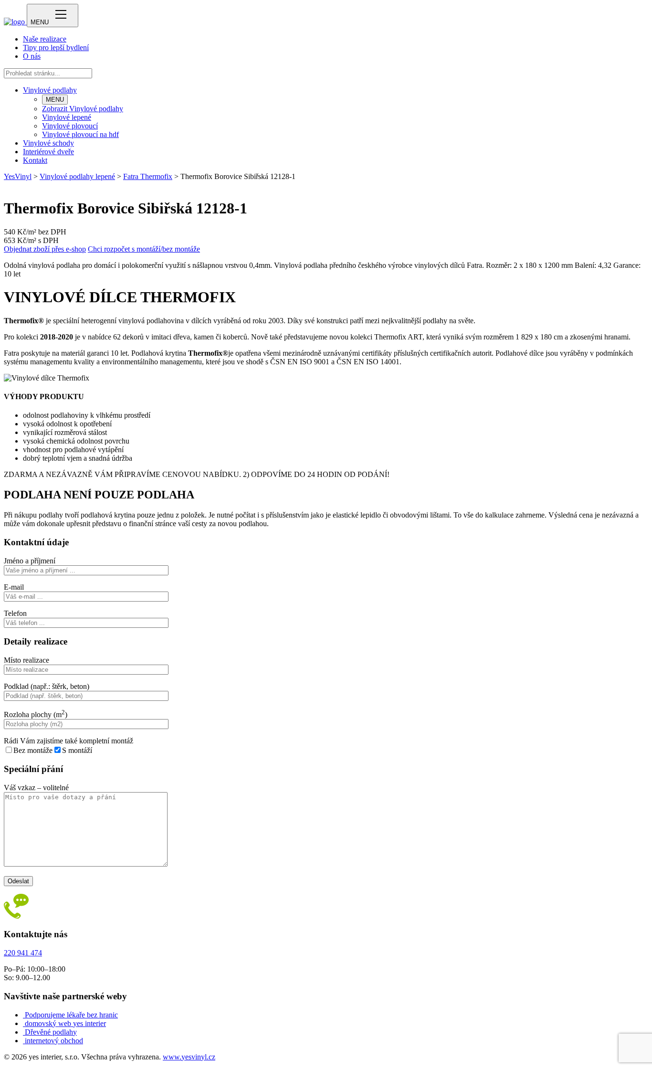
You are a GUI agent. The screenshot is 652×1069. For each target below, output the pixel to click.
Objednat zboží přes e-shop (45, 249)
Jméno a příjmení (29, 561)
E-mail (14, 587)
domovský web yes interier (65, 1023)
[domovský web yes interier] (24, 1023)
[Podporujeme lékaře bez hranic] (24, 1015)
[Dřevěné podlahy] (24, 1032)
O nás (32, 56)
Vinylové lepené (66, 117)
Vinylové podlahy (50, 90)
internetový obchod (54, 1041)
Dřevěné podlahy (51, 1032)
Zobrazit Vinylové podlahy (82, 109)
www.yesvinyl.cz (189, 1057)
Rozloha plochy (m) (35, 714)
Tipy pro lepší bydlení (56, 47)
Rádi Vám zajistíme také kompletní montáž (68, 741)
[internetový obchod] (24, 1041)
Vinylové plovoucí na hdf (80, 134)
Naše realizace (44, 39)
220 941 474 (23, 953)
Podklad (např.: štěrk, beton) (46, 686)
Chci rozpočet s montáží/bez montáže (144, 249)
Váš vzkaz (36, 787)
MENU (55, 99)
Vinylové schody (48, 143)
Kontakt (35, 160)
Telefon (15, 613)
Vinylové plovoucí (70, 126)
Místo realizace (26, 660)
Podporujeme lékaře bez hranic (71, 1015)
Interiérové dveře (48, 152)
